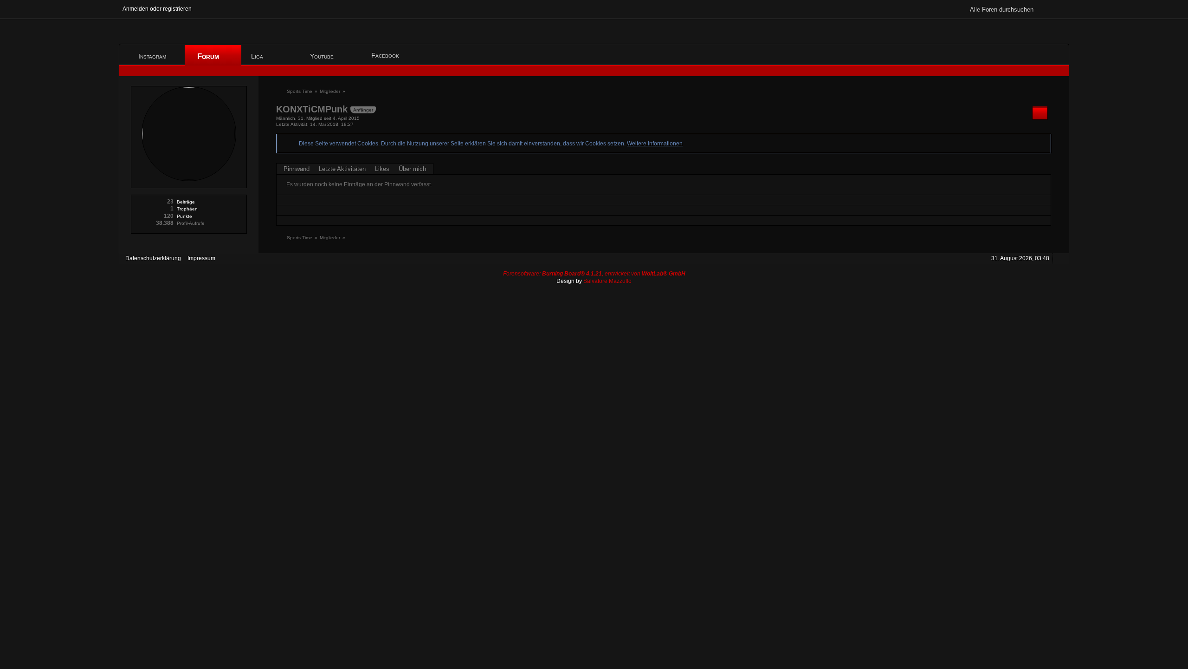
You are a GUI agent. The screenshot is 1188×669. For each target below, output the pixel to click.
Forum (209, 56)
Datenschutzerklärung (153, 258)
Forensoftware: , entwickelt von (594, 273)
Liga (258, 56)
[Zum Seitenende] (1059, 71)
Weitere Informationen (655, 143)
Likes (382, 168)
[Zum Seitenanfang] (1059, 258)
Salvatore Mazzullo (607, 281)
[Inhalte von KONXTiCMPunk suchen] (1040, 113)
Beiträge (186, 201)
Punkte (184, 216)
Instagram (152, 56)
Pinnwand (297, 168)
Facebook (385, 55)
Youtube (322, 56)
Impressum (201, 258)
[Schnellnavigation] (1046, 71)
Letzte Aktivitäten (342, 168)
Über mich (412, 168)
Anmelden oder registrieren (157, 9)
